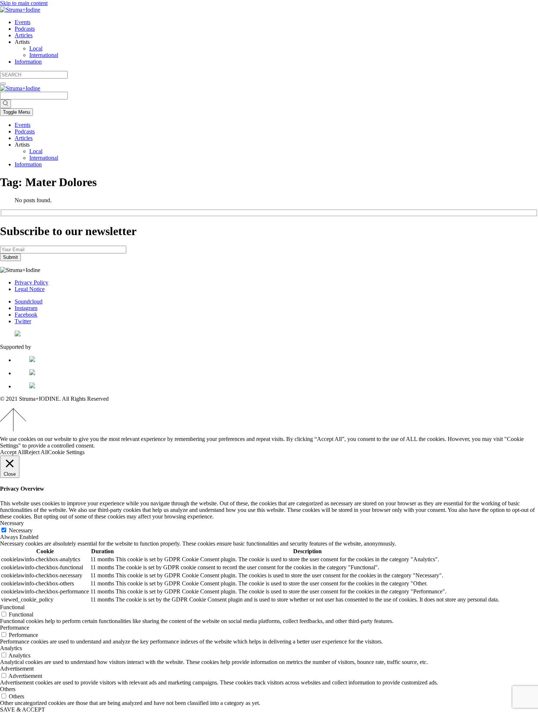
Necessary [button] (12, 523)
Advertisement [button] (17, 668)
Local (35, 48)
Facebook (26, 315)
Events (22, 22)
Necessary (21, 530)
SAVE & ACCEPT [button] (22, 709)
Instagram (26, 308)
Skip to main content (24, 3)
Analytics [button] (11, 648)
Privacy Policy (31, 282)
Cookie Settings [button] (66, 452)
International (43, 55)
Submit (10, 257)
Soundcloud (28, 301)
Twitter (23, 321)
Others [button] (7, 689)
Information (28, 62)
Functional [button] (12, 607)
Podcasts (25, 29)
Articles (24, 35)
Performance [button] (14, 628)
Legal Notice (30, 289)
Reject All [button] (36, 452)
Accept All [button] (12, 452)
